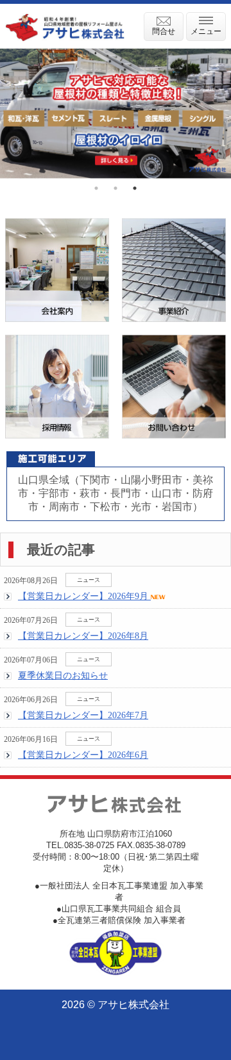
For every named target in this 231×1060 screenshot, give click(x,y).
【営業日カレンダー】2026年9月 (84, 596)
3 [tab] (134, 188)
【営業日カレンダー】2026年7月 (83, 715)
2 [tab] (115, 188)
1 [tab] (96, 188)
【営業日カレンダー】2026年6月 (83, 755)
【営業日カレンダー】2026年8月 (83, 635)
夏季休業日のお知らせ (63, 675)
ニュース (88, 580)
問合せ (163, 31)
